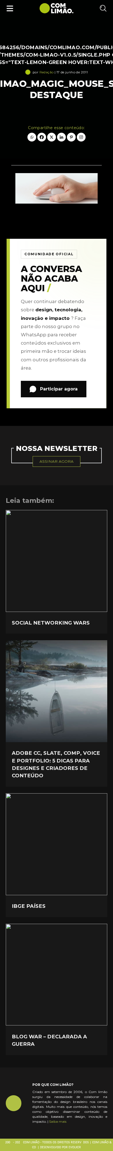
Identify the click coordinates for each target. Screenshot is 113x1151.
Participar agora (59, 389)
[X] (51, 137)
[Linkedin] (61, 137)
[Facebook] (41, 137)
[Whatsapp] (31, 137)
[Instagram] (81, 137)
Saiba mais (57, 1121)
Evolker (75, 1147)
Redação (46, 72)
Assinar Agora (56, 461)
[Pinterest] (71, 137)
